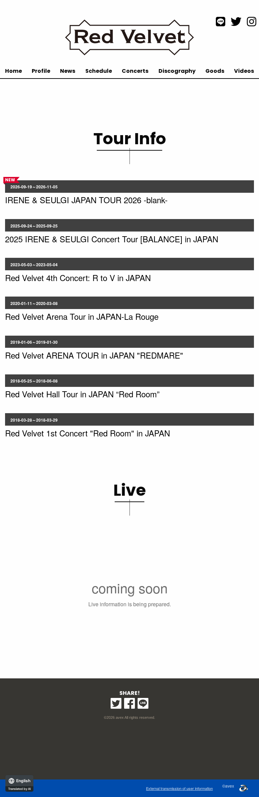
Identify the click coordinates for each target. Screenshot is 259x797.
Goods (214, 71)
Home (13, 71)
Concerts (135, 71)
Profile (41, 71)
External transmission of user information (179, 788)
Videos (244, 71)
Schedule (98, 71)
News (67, 71)
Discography (177, 71)
